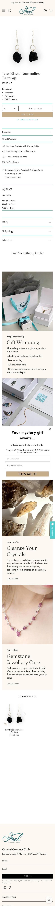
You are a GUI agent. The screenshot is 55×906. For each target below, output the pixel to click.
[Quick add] (5, 723)
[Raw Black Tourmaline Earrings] (14, 714)
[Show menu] (3, 10)
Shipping (7, 231)
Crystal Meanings (9, 139)
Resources (9, 897)
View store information (13, 177)
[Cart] (51, 10)
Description (6, 132)
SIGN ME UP (27, 474)
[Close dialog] (50, 429)
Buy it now (27, 114)
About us (7, 240)
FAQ (5, 222)
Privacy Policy (39, 881)
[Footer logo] (12, 837)
